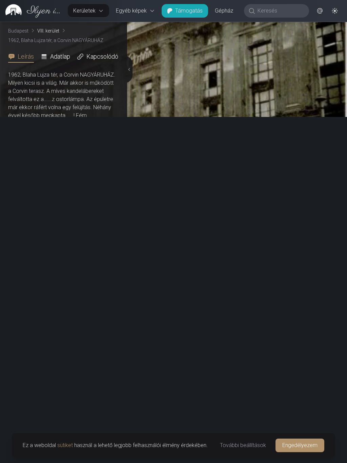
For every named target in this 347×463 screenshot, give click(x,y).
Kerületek (84, 10)
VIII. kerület (48, 31)
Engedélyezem (300, 445)
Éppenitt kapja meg (76, 123)
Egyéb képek (131, 10)
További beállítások (243, 445)
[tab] (23, 57)
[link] (31, 11)
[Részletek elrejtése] (130, 242)
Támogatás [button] (189, 10)
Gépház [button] (224, 10)
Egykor (222, 27)
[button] (320, 11)
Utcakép (263, 27)
